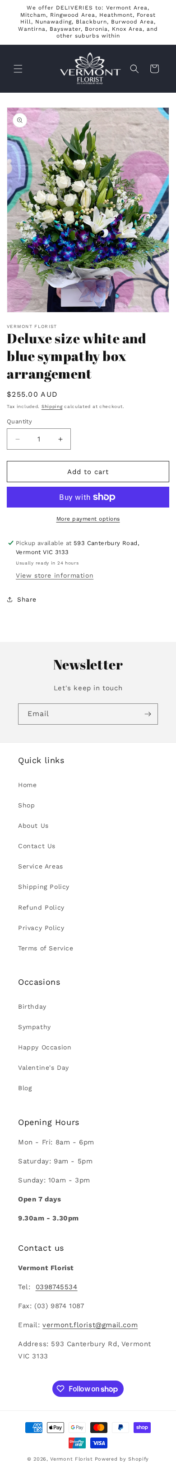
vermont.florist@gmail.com (90, 1325)
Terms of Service (46, 948)
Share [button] (27, 599)
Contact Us (37, 846)
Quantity (19, 421)
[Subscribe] (147, 714)
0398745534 (57, 1287)
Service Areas (40, 866)
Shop (26, 805)
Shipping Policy (43, 886)
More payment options (88, 519)
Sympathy (34, 1026)
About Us (33, 825)
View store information (54, 575)
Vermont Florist (71, 1459)
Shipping (52, 406)
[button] (18, 69)
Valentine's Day (43, 1067)
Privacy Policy (41, 927)
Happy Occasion (44, 1047)
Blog (25, 1088)
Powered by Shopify (122, 1459)
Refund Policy (41, 907)
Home (27, 784)
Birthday (32, 1006)
